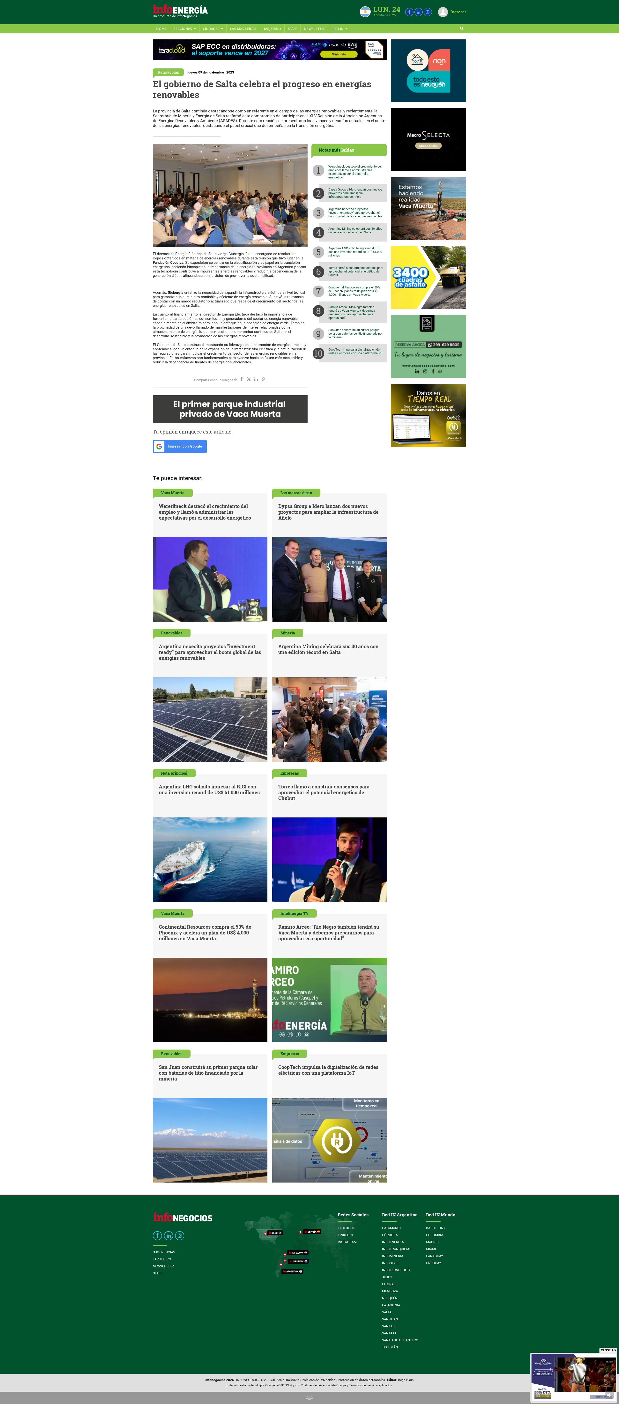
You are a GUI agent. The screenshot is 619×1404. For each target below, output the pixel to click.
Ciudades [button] (211, 28)
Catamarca (392, 1228)
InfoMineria (392, 1256)
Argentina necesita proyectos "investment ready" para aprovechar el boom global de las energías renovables (355, 212)
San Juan (390, 1319)
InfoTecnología (396, 1270)
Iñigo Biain (406, 1380)
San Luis (389, 1326)
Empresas (289, 773)
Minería (287, 632)
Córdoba (390, 1235)
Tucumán (390, 1347)
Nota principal (174, 773)
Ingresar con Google (184, 446)
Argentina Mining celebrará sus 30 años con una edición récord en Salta (355, 230)
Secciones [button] (183, 28)
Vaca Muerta (172, 492)
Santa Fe (389, 1333)
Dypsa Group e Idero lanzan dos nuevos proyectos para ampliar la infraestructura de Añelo (355, 193)
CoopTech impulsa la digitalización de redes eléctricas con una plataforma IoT (355, 351)
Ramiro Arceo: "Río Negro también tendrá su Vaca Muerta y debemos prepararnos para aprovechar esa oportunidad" (351, 312)
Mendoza (390, 1291)
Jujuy (387, 1277)
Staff (292, 28)
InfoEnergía (393, 1242)
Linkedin (345, 1235)
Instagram (347, 1242)
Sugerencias (164, 1252)
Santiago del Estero (400, 1340)
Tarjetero (272, 28)
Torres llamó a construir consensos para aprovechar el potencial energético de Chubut (355, 271)
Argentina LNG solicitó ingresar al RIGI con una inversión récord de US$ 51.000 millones (355, 251)
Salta (386, 1312)
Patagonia (391, 1305)
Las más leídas (243, 28)
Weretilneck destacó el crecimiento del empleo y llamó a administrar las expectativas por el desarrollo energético (355, 172)
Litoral (389, 1284)
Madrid (432, 1242)
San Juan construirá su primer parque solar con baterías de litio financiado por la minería (355, 333)
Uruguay (433, 1263)
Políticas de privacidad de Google (323, 1385)
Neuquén (390, 1298)
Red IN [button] (338, 28)
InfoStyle (390, 1263)
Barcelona (436, 1228)
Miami (431, 1249)
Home (161, 28)
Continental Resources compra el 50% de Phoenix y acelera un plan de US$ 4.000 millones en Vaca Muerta (354, 291)
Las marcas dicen (296, 492)
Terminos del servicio (363, 1385)
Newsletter (314, 28)
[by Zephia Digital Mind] (309, 1398)
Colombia (434, 1235)
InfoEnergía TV (294, 913)
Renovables (168, 72)
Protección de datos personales (361, 1380)
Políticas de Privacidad (319, 1380)
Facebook (346, 1228)
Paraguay (434, 1256)
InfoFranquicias (396, 1249)
